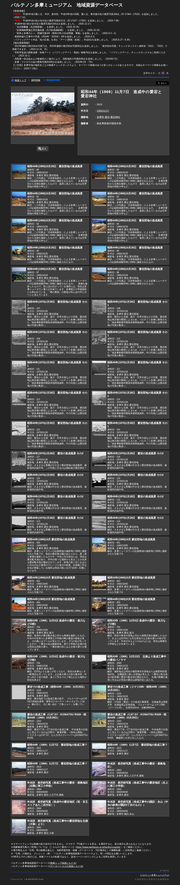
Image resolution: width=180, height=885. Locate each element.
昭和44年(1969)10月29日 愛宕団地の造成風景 (55, 166)
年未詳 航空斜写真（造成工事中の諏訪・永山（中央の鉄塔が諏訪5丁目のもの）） (137, 803)
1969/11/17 (103, 110)
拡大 (44, 148)
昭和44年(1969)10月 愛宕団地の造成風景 (51, 539)
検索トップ (20, 80)
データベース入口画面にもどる (66, 866)
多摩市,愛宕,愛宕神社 (108, 117)
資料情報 (35, 80)
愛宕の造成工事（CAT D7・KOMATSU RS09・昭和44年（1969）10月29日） (56, 716)
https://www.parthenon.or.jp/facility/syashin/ (98, 847)
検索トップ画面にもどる (63, 863)
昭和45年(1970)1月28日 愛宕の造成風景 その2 (55, 453)
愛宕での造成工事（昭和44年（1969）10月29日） (56, 686)
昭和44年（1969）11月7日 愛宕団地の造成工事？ (57, 744)
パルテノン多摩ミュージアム (154, 875)
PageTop (165, 870)
